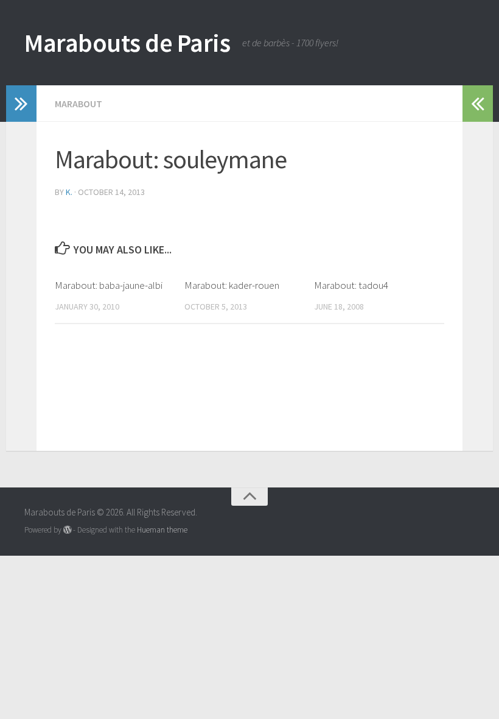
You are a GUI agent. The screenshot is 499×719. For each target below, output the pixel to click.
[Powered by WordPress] (67, 530)
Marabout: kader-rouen (231, 285)
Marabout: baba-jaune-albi (108, 285)
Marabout (78, 103)
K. (69, 191)
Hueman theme (162, 530)
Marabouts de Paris (127, 42)
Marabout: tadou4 (351, 285)
